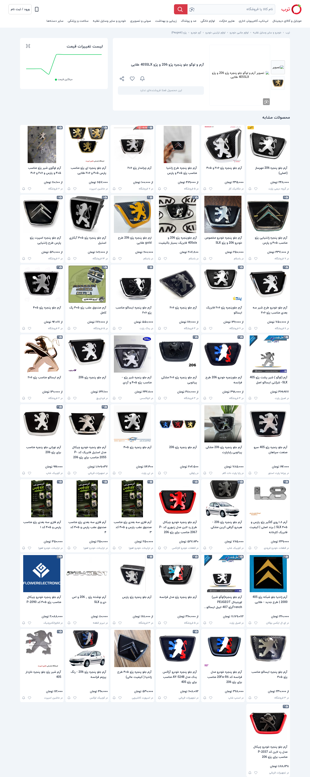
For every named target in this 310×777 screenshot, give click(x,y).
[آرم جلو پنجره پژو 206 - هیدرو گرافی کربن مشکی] (223, 498)
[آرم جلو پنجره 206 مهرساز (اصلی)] (268, 144)
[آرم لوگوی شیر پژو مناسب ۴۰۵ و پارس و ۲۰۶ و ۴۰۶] (42, 144)
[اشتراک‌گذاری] (122, 79)
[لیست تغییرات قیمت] (28, 46)
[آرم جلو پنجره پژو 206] (87, 354)
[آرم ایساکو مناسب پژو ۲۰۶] (42, 354)
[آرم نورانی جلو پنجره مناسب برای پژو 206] (42, 423)
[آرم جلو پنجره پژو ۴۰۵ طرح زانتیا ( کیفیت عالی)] (132, 648)
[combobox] (231, 9)
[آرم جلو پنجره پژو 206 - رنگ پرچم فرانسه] (87, 648)
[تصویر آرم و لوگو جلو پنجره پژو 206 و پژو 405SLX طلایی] (278, 67)
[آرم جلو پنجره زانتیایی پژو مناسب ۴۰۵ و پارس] (268, 214)
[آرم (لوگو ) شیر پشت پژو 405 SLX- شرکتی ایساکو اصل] (268, 354)
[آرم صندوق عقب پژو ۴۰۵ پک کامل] (87, 284)
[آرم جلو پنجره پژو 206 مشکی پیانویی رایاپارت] (223, 423)
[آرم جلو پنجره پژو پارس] (132, 573)
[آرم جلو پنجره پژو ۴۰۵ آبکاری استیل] (87, 214)
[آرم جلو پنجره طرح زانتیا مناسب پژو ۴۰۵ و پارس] (177, 144)
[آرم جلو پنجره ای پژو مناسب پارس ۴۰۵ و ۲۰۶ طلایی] (87, 144)
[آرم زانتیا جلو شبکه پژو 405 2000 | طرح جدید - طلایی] (268, 573)
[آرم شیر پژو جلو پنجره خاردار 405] (42, 648)
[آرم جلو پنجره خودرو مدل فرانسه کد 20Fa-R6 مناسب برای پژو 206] (223, 648)
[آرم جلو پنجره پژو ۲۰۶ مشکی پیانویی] (177, 354)
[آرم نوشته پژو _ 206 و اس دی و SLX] (87, 573)
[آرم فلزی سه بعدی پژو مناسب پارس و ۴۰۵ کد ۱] (42, 498)
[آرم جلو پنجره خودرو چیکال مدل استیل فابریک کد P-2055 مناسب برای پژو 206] (87, 423)
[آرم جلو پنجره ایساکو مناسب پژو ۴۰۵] (268, 648)
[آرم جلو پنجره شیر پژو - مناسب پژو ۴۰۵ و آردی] (132, 354)
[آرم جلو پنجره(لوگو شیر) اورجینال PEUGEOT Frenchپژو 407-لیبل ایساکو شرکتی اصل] (223, 573)
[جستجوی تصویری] (191, 9)
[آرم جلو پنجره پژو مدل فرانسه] (177, 573)
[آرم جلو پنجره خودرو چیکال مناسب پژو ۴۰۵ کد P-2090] (42, 573)
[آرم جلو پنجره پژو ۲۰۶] (177, 284)
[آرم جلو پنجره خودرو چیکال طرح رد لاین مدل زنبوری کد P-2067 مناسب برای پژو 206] (177, 498)
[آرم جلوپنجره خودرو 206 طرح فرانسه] (223, 354)
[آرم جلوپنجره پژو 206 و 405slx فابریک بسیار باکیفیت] (177, 214)
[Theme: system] (36, 9)
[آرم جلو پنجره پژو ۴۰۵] (42, 284)
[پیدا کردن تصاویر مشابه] (266, 101)
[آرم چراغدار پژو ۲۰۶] (132, 144)
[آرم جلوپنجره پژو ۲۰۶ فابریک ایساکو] (223, 284)
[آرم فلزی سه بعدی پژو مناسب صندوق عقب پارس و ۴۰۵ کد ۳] (132, 498)
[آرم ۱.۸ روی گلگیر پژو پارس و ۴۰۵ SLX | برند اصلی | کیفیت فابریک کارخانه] (268, 498)
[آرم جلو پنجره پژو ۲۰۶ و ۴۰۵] (223, 144)
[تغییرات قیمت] (142, 78)
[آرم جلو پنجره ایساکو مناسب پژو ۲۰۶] (132, 284)
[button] (20, 9)
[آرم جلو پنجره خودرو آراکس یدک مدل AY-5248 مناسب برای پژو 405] (177, 648)
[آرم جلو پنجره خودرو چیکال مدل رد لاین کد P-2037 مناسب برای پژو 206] (268, 723)
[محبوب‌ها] (132, 78)
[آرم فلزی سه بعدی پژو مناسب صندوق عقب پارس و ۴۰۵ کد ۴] (87, 498)
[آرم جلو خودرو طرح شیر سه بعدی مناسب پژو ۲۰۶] (268, 284)
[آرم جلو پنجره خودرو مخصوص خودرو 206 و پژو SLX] (223, 214)
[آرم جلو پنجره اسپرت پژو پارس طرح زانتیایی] (42, 214)
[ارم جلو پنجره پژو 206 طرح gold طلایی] (132, 214)
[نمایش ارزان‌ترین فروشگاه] (177, 78)
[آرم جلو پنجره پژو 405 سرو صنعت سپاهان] (268, 423)
